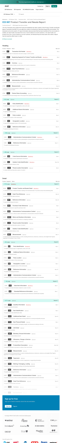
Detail (4, 178)
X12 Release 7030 (13, 19)
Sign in (15, 406)
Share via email (8, 39)
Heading (5, 46)
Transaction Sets (22, 19)
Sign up (8, 406)
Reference (4, 19)
